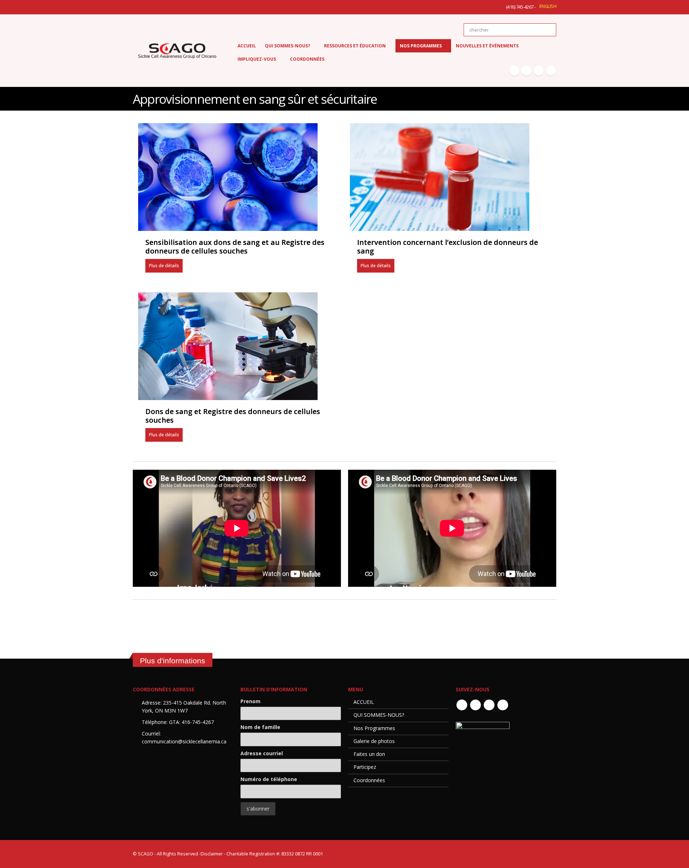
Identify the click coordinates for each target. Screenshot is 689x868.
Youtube (489, 705)
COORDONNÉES (307, 59)
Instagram (502, 705)
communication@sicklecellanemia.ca (184, 741)
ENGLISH (548, 6)
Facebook (461, 705)
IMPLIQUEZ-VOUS (257, 59)
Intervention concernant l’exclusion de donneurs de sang (447, 246)
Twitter (475, 705)
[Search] (546, 30)
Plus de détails (164, 266)
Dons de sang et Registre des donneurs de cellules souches (232, 415)
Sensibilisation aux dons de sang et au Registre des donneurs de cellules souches (234, 246)
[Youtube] (539, 71)
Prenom (250, 701)
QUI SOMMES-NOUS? (378, 714)
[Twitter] (526, 71)
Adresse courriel (261, 753)
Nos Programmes (374, 728)
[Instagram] (551, 71)
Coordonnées (369, 780)
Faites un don (369, 754)
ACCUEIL (247, 46)
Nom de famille (260, 727)
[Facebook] (514, 71)
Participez (364, 766)
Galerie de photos (374, 741)
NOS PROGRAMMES (421, 46)
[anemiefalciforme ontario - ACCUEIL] (177, 51)
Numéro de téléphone (268, 779)
